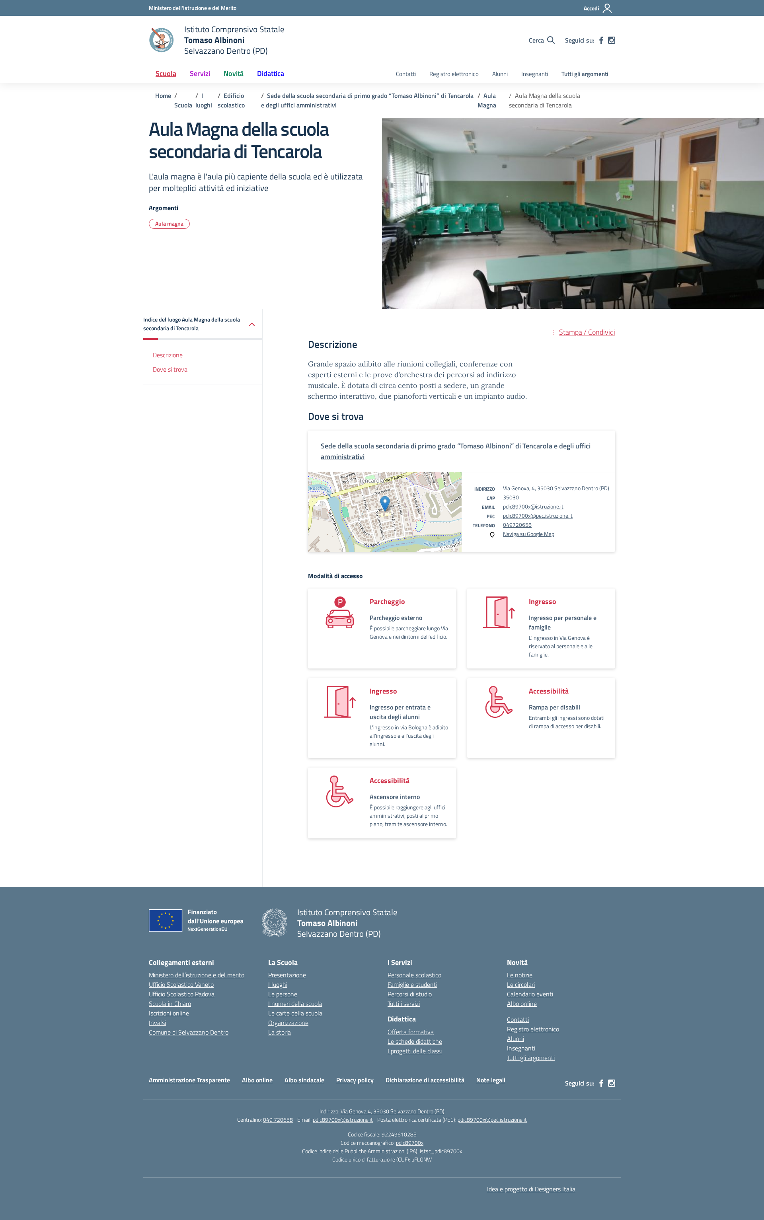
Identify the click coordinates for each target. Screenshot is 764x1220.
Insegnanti (534, 73)
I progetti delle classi (415, 1051)
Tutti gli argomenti (584, 73)
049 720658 (278, 1119)
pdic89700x (409, 1142)
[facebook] (601, 40)
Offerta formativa (411, 1032)
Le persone (282, 994)
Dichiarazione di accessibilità (425, 1080)
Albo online (522, 1003)
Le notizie (519, 975)
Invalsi (157, 1022)
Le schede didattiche (415, 1041)
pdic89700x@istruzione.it (533, 506)
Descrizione (168, 355)
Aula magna (169, 223)
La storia (279, 1032)
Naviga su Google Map (528, 534)
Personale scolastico (414, 975)
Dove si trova (170, 369)
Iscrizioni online (169, 1013)
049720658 (517, 524)
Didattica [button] (270, 73)
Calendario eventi (530, 994)
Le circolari (521, 984)
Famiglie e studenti (412, 984)
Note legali (490, 1080)
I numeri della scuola (295, 1003)
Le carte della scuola (295, 1013)
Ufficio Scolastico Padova (181, 994)
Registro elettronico (454, 73)
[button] (203, 324)
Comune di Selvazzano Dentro (188, 1032)
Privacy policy (355, 1080)
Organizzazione (288, 1022)
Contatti (406, 73)
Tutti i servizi (404, 1003)
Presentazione (287, 975)
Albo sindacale (304, 1080)
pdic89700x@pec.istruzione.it (538, 515)
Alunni (500, 73)
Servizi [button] (200, 73)
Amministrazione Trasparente (189, 1080)
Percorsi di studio (410, 994)
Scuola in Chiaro (170, 1003)
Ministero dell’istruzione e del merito (196, 975)
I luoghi (277, 984)
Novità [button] (234, 73)
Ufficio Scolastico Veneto (181, 984)
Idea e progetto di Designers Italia (531, 1189)
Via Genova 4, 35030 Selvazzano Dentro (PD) (392, 1111)
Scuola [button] (166, 73)
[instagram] (611, 40)
